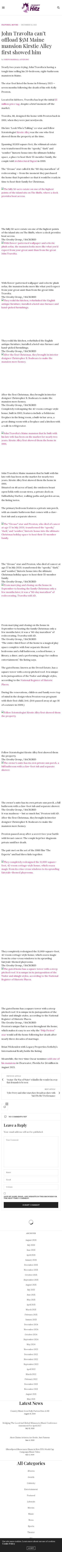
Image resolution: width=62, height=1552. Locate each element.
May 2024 (31, 1344)
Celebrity (31, 1483)
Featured (6, 25)
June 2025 (31, 1295)
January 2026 (31, 1260)
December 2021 (31, 1384)
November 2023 (31, 1349)
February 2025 (31, 1314)
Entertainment (31, 1489)
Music (31, 1514)
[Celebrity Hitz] (31, 7)
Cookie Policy (8, 1544)
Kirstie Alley (23, 132)
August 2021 (31, 1394)
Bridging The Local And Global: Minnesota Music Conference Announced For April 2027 (30, 1424)
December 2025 (31, 1265)
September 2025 (31, 1280)
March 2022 (31, 1374)
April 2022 (31, 1369)
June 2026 (31, 1250)
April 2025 (31, 1304)
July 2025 (31, 1290)
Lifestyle (31, 1501)
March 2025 (31, 1309)
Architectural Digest (25, 161)
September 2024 (31, 1339)
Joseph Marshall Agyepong (16, 59)
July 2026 (31, 1245)
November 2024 (31, 1329)
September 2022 (31, 1364)
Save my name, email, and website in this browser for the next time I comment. (30, 1197)
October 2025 (31, 1275)
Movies (15, 25)
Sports (31, 1526)
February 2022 (31, 1379)
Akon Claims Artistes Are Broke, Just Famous (30, 1437)
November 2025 (31, 1270)
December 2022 (31, 1354)
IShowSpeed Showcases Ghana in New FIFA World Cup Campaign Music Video (30, 1450)
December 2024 (31, 1324)
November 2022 (31, 1359)
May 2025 (31, 1299)
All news (31, 1471)
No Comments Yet (18, 1117)
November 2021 (31, 1389)
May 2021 (31, 1399)
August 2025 (31, 1285)
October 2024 (31, 1334)
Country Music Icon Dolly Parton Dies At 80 (29, 1411)
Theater (31, 1532)
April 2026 (31, 1255)
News (31, 1520)
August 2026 (31, 1240)
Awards (31, 1477)
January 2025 (31, 1319)
